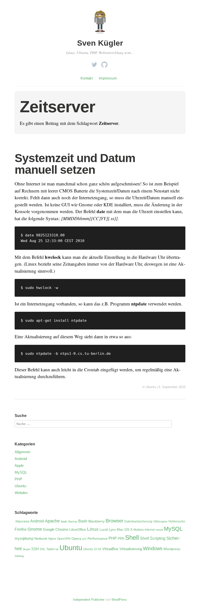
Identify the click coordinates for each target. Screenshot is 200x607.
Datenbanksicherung (138, 521)
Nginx (52, 538)
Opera (76, 538)
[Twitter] (94, 63)
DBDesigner (160, 521)
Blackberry (96, 521)
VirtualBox (110, 549)
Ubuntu (151, 387)
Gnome (35, 529)
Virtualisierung (131, 549)
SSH (35, 549)
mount (159, 529)
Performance (98, 538)
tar (57, 549)
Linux (93, 529)
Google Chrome (55, 529)
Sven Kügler (100, 43)
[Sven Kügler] (100, 35)
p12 (84, 538)
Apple (19, 465)
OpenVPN (63, 538)
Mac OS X (124, 529)
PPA (121, 538)
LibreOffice (77, 529)
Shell (132, 537)
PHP (18, 479)
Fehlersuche (177, 521)
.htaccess (22, 521)
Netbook (40, 538)
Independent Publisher (88, 599)
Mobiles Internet (144, 529)
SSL (42, 549)
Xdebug (19, 556)
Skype (26, 549)
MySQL (21, 472)
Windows (152, 548)
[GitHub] (104, 63)
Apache (52, 521)
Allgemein (22, 452)
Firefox (21, 529)
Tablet (50, 549)
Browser (114, 520)
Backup (72, 521)
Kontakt (86, 78)
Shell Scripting (152, 538)
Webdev (21, 493)
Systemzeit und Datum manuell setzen (75, 164)
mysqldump (24, 538)
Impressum (108, 78)
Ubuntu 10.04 (92, 549)
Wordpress (171, 549)
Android (21, 459)
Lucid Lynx (108, 529)
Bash (82, 521)
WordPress (119, 599)
